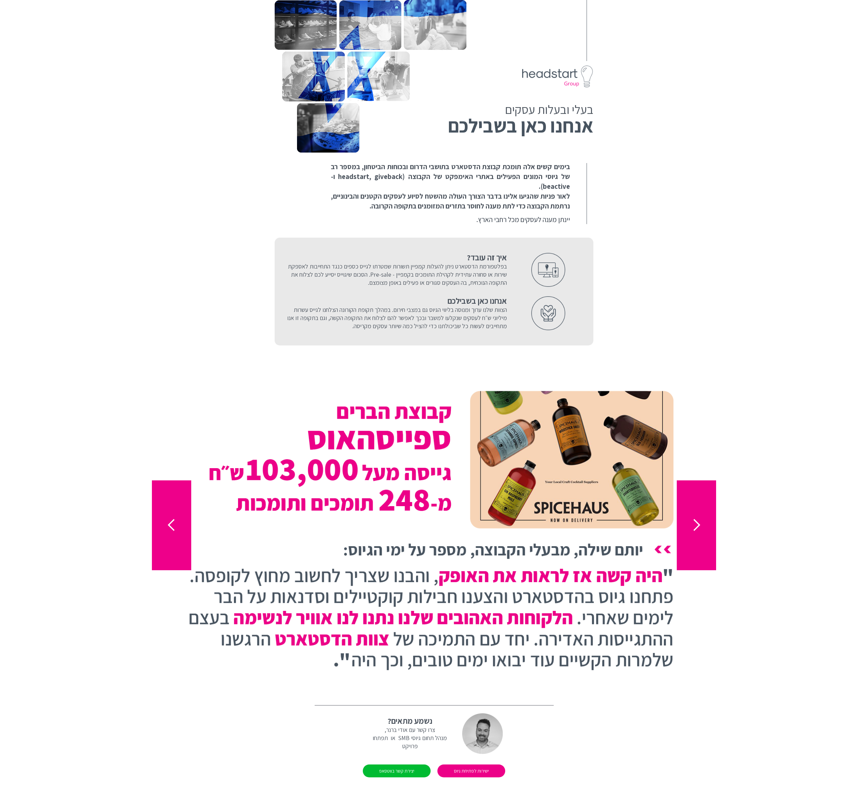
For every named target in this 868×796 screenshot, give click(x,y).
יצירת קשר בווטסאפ (396, 771)
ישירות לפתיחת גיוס (471, 771)
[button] (171, 525)
